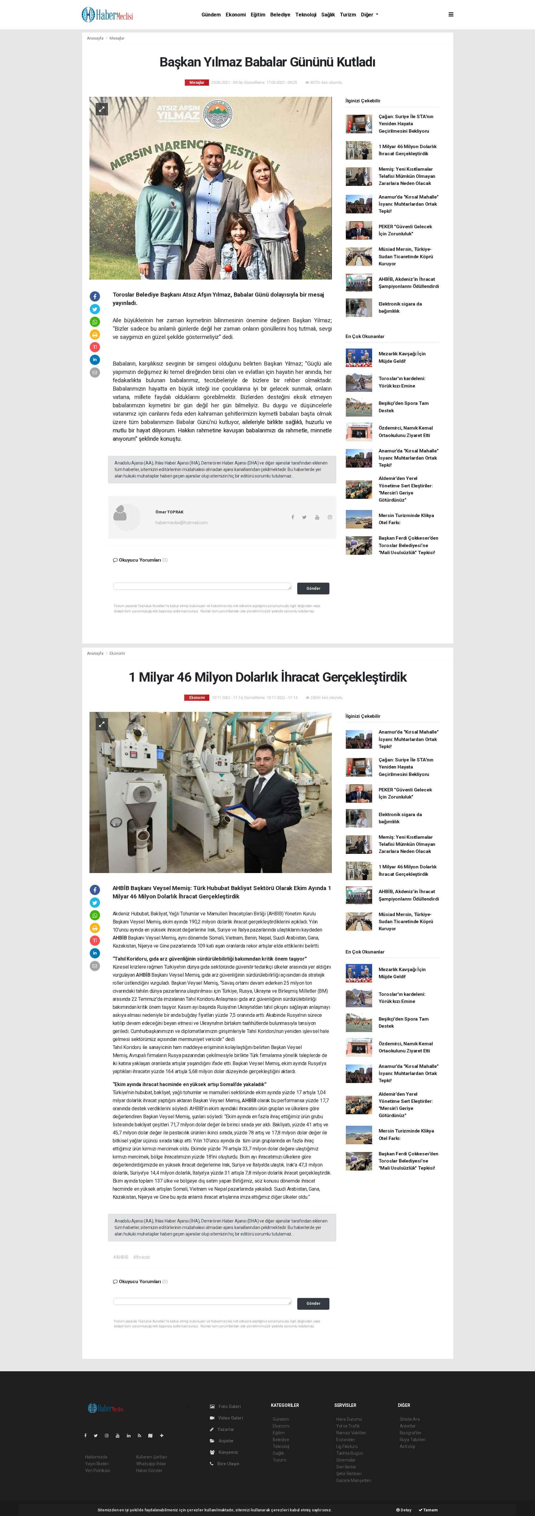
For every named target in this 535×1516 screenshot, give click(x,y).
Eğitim (258, 15)
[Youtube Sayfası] (120, 1435)
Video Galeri (230, 1417)
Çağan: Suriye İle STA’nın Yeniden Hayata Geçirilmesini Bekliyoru (406, 124)
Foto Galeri (229, 1406)
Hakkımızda (96, 1456)
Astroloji (407, 1446)
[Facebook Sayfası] (88, 1435)
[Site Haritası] (153, 1435)
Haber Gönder (149, 1470)
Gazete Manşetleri (353, 1480)
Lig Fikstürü (347, 1446)
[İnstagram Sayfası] (109, 1435)
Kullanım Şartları (151, 1456)
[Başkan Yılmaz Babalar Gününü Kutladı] (210, 187)
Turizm (348, 15)
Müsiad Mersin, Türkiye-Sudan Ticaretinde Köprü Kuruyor (406, 256)
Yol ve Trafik (348, 1426)
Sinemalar (346, 1460)
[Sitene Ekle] (164, 1435)
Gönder (313, 588)
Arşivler (226, 1440)
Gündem (211, 15)
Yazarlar (225, 1429)
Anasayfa (95, 38)
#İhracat (141, 1257)
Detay (405, 1510)
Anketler (408, 1426)
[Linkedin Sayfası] (131, 1435)
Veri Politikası (97, 1470)
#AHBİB (120, 1257)
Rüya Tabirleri (412, 1439)
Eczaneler (345, 1439)
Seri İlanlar (346, 1466)
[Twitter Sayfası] (98, 1435)
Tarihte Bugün (349, 1453)
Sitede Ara (410, 1419)
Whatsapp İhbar (151, 1463)
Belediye (280, 15)
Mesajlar (117, 38)
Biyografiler (411, 1432)
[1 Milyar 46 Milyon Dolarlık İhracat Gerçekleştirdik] (210, 792)
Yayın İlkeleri (97, 1463)
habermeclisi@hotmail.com (181, 522)
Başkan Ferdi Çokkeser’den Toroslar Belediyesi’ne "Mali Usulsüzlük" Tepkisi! (408, 545)
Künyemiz (228, 1452)
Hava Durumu (349, 1419)
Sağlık (328, 15)
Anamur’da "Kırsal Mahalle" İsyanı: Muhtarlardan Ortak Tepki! (409, 204)
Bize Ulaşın (227, 1463)
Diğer (368, 15)
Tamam (430, 1510)
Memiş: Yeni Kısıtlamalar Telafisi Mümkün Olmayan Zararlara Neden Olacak (407, 176)
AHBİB (120, 938)
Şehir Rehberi (349, 1473)
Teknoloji (305, 15)
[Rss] (142, 1435)
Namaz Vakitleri (351, 1432)
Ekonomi (236, 15)
